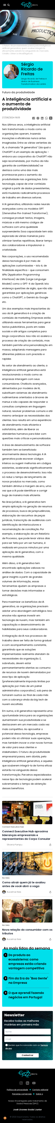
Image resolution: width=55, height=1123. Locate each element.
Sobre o (39, 1094)
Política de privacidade (17, 1089)
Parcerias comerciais (22, 1094)
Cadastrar (27, 1055)
